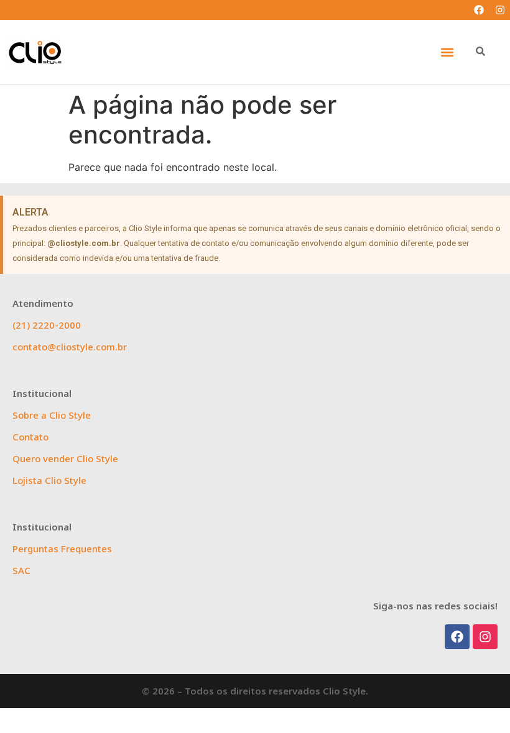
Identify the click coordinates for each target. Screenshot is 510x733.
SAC (21, 570)
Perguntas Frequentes (62, 548)
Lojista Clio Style (49, 480)
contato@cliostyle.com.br (69, 346)
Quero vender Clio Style (65, 458)
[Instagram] (500, 10)
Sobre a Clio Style (51, 415)
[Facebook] (479, 10)
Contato (30, 436)
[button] (447, 52)
